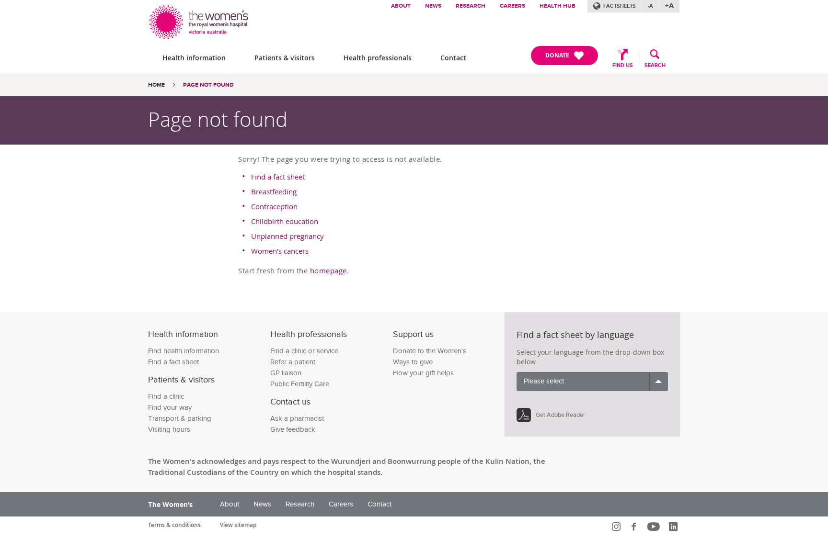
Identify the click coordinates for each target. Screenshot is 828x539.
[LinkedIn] (674, 526)
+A (669, 6)
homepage (328, 270)
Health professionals (378, 57)
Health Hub (557, 6)
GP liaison (285, 373)
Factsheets (619, 6)
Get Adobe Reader (560, 415)
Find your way (170, 407)
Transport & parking (179, 418)
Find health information (183, 351)
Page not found (208, 85)
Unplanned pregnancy (287, 236)
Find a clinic (166, 396)
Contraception (274, 206)
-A (650, 6)
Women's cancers (280, 251)
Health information (194, 57)
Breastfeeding (274, 191)
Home (156, 85)
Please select (544, 381)
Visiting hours (169, 429)
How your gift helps (423, 373)
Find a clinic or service (304, 351)
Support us (413, 334)
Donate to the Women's (429, 351)
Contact (453, 57)
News (433, 6)
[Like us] (635, 526)
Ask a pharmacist (297, 418)
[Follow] (617, 526)
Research (470, 6)
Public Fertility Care (299, 384)
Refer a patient (292, 362)
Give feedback (292, 429)
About (401, 6)
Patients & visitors (284, 57)
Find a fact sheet (278, 176)
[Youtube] (654, 526)
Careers (512, 6)
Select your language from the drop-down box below (590, 357)
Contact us (290, 402)
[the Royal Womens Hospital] (199, 20)
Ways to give (413, 362)
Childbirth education (284, 221)
